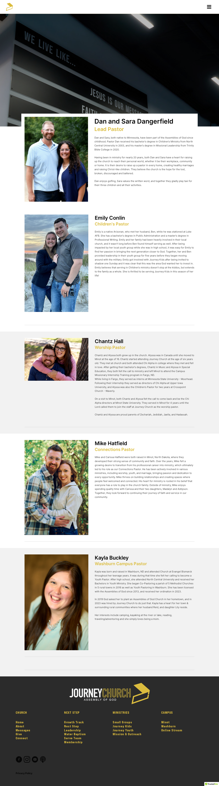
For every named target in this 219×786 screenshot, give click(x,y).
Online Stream (171, 730)
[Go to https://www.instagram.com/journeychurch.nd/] (27, 760)
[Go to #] (43, 759)
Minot (165, 722)
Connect (22, 738)
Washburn (168, 726)
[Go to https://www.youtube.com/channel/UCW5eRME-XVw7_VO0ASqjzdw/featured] (35, 760)
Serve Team (72, 738)
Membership (73, 742)
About (20, 726)
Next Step (71, 726)
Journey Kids (122, 726)
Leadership (72, 730)
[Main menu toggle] (209, 7)
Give (19, 734)
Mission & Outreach (127, 734)
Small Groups (122, 722)
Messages (23, 730)
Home (20, 722)
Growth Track (74, 722)
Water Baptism (75, 734)
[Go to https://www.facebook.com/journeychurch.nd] (19, 760)
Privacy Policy (24, 773)
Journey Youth (123, 730)
